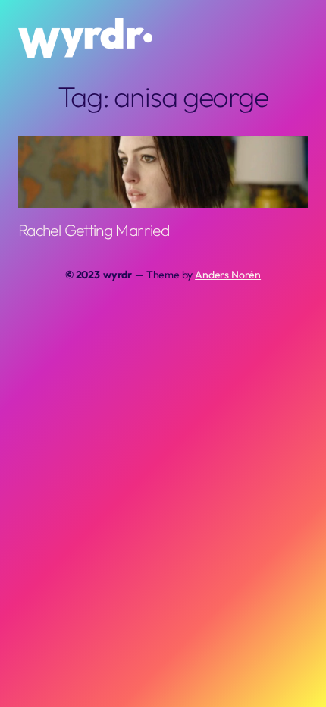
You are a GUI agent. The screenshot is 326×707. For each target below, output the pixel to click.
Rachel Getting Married (93, 230)
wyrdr (117, 274)
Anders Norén (228, 274)
